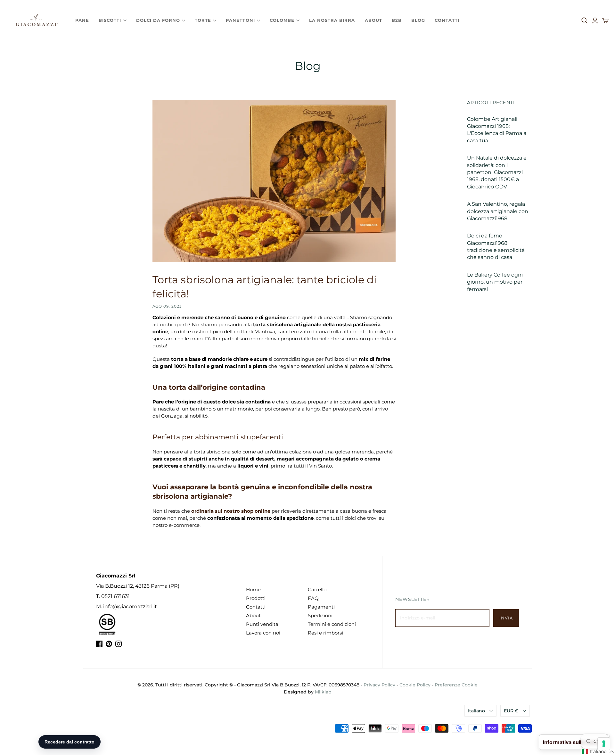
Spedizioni (320, 615)
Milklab (323, 692)
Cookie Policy (414, 685)
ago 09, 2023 (167, 306)
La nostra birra (332, 20)
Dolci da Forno (158, 20)
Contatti (447, 20)
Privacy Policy (379, 685)
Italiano (476, 711)
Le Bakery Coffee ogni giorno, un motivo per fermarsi (495, 282)
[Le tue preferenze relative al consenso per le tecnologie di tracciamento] (604, 744)
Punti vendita (262, 624)
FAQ (313, 598)
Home (253, 589)
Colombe (282, 20)
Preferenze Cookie (456, 685)
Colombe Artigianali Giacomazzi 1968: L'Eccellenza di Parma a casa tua (496, 130)
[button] (598, 752)
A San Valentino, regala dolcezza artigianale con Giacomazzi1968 (497, 211)
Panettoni (240, 20)
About (373, 20)
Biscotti (110, 20)
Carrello (317, 589)
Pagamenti (321, 607)
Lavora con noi (263, 633)
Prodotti (256, 598)
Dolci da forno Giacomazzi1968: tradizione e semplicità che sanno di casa (496, 246)
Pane (82, 20)
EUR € (511, 711)
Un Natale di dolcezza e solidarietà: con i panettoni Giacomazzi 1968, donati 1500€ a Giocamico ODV (497, 172)
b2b (397, 20)
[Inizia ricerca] (584, 20)
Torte (203, 20)
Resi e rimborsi (325, 633)
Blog (418, 20)
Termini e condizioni (332, 624)
